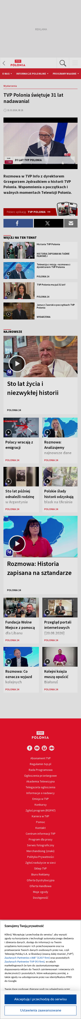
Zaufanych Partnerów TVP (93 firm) (24, 961)
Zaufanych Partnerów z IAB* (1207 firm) (27, 957)
